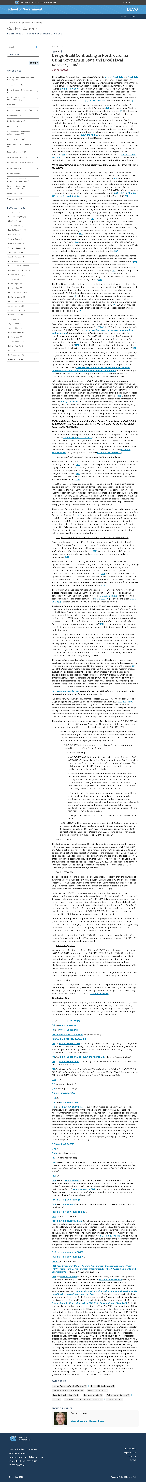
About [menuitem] (134, 16)
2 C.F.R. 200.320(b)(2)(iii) (70, 1221)
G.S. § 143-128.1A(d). (70, 1102)
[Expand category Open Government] (37, 157)
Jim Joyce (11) (13, 279)
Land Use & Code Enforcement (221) (20, 145)
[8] (126, 196)
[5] (63, 154)
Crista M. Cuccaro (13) (17, 248)
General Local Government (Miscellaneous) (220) (18, 133)
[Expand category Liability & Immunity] (37, 152)
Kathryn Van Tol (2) (16, 346)
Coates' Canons (22, 28)
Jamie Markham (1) (16, 306)
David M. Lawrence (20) (17, 293)
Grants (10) (56, 1399)
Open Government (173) (17, 157)
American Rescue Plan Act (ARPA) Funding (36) (69, 1386)
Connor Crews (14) (15, 239)
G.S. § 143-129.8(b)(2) (84, 1189)
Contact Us (132, 1456)
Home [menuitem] (124, 16)
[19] (97, 327)
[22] (134, 348)
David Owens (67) (15, 337)
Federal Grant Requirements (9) (118, 1395)
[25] (78, 473)
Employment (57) (14, 116)
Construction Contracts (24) (97, 1390)
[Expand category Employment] (37, 115)
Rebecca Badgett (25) (17, 217)
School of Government (25, 9)
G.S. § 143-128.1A (89, 135)
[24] (78, 464)
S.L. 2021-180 (125, 702)
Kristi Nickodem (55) (16, 333)
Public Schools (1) (14, 174)
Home (12, 23)
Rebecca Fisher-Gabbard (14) (20, 266)
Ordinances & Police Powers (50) (20, 163)
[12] (116, 251)
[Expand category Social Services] (37, 193)
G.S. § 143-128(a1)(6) (69, 1043)
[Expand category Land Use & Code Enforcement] (37, 145)
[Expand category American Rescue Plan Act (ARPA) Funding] (37, 78)
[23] (119, 396)
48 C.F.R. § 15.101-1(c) (109, 1236)
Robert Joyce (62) (15, 284)
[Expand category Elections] (37, 105)
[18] (80, 311)
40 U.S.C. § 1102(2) (107, 596)
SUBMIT (34, 63)
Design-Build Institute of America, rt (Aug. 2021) (90, 1303)
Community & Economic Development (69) (68, 1390)
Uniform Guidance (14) (114, 1399)
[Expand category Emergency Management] (37, 110)
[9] (92, 218)
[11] (77, 242)
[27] (79, 515)
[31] (103, 585)
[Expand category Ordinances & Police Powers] (37, 163)
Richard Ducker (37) (16, 261)
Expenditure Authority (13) (93, 1395)
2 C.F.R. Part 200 (69, 89)
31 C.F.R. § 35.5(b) (99, 993)
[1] (132, 101)
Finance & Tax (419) (15, 127)
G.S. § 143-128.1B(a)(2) (94, 1057)
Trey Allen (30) (14, 212)
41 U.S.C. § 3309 (68, 1276)
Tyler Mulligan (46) (15, 328)
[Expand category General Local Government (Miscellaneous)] (37, 133)
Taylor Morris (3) (14, 324)
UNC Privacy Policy (129, 1477)
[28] (95, 551)
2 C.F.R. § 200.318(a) (69, 1021)
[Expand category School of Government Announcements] (37, 187)
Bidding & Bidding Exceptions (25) (102, 1386)
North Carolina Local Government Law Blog (34, 34)
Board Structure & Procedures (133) (19, 91)
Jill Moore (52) (14, 319)
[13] (135, 262)
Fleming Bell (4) (14, 221)
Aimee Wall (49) (14, 350)
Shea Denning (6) (15, 252)
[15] (100, 279)
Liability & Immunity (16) (17, 152)
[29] (67, 557)
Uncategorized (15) (15, 199)
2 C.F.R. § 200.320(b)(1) (69, 1200)
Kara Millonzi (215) (15, 315)
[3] (120, 111)
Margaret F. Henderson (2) (19, 270)
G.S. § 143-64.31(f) (65, 1144)
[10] (81, 233)
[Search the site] (36, 47)
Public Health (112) (14, 168)
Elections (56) (12, 105)
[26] (77, 479)
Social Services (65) (14, 194)
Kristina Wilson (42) (16, 355)
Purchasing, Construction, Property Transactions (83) (83, 1399)
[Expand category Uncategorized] (37, 199)
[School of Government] (20, 1439)
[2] (107, 108)
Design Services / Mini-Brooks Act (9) (65, 1395)
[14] (113, 270)
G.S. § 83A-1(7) (101, 599)
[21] (77, 345)
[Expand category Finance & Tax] (37, 126)
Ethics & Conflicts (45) (16, 121)
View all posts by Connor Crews (87, 1421)
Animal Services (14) (15, 85)
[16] (74, 296)
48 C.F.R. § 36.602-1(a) (71, 1107)
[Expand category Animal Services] (37, 85)
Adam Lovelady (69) (16, 301)
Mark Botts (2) (14, 234)
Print (57, 51)
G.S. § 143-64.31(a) (65, 1093)
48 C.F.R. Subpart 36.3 (110, 1279)
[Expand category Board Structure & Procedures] (37, 91)
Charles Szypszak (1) (16, 342)
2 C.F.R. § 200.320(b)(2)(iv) (69, 1034)
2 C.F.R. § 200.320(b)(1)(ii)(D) (71, 1212)
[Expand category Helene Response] (37, 139)
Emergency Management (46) (19, 110)
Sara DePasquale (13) (16, 257)
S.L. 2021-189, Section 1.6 (70, 1039)
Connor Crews (60, 69)
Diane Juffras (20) (15, 288)
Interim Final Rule (113, 77)
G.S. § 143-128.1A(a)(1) (70, 1057)
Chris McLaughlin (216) (17, 310)
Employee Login (130, 1453)
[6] (115, 178)
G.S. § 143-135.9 (73, 1180)
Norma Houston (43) (16, 275)
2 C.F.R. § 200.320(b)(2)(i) (70, 1252)
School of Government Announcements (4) (16, 187)
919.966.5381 (18, 1465)
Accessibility (126, 2)
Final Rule (133, 77)
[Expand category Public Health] (37, 168)
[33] (133, 666)
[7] (98, 190)
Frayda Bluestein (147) (17, 230)
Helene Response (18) (16, 139)
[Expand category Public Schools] (37, 173)
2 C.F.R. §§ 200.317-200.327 (91, 101)
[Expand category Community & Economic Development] (37, 98)
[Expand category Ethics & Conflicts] (37, 121)
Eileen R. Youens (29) (16, 359)
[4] (111, 126)
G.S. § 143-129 (67, 1204)
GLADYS (133, 1460)
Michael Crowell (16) (16, 243)
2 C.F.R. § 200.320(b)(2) (109, 452)
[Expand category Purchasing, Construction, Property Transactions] (37, 180)
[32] (101, 624)
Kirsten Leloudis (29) (16, 297)
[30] (103, 573)
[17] (114, 305)
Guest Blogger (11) (15, 226)
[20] (102, 327)
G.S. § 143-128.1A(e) (69, 1030)
